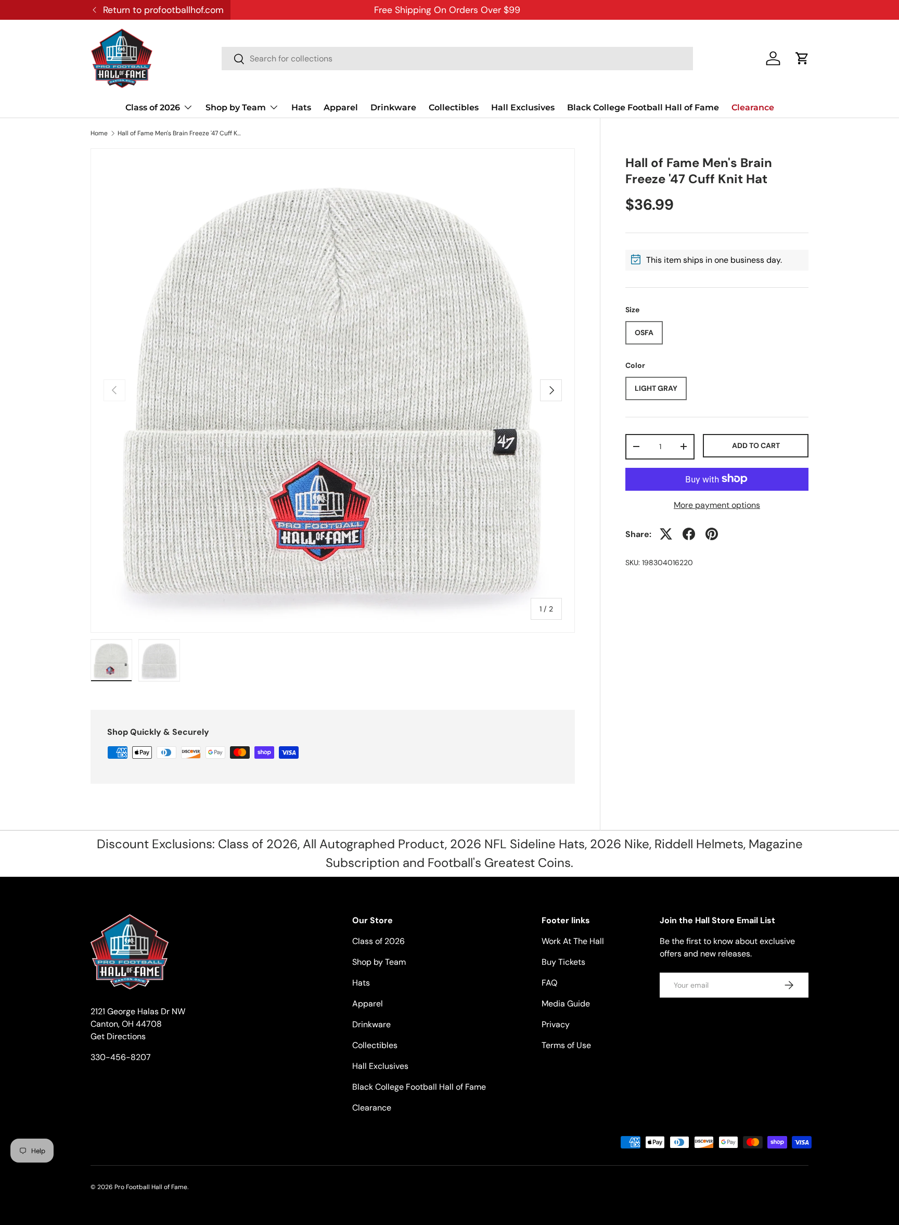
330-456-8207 (121, 1057)
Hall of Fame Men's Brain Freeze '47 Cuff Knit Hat (180, 133)
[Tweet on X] (665, 533)
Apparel (341, 107)
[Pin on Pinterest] (711, 533)
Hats (301, 107)
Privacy (556, 1024)
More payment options (717, 504)
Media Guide (566, 1003)
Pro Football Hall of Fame (150, 1187)
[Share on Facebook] (688, 533)
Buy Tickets (563, 961)
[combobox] (457, 58)
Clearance (752, 107)
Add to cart (756, 445)
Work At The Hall (573, 941)
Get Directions (118, 1036)
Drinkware (393, 107)
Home (99, 133)
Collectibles (454, 107)
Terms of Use (566, 1045)
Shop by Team (236, 107)
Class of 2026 (152, 107)
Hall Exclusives (523, 107)
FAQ (549, 982)
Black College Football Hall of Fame (643, 107)
